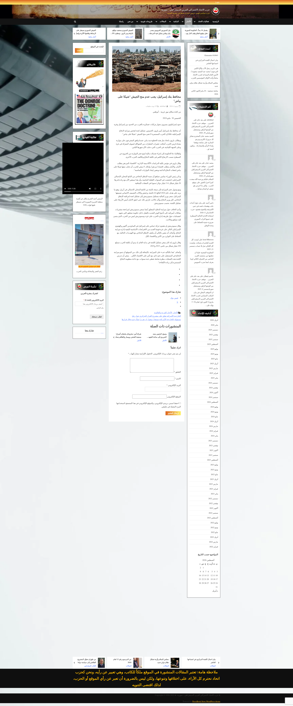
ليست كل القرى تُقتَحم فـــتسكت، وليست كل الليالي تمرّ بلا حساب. (201, 242)
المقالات (163, 21)
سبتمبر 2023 (213, 455)
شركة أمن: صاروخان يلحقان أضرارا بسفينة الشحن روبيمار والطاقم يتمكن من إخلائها (161, 336)
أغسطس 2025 (212, 344)
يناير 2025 (214, 378)
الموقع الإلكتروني (174, 396)
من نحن (130, 21)
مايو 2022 (214, 532)
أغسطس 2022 (212, 517)
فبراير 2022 (213, 546)
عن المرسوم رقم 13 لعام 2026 (160, 661)
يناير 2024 (214, 435)
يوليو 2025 (214, 349)
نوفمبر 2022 (213, 503)
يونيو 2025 (214, 354)
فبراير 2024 (213, 431)
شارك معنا (89, 330)
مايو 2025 (214, 358)
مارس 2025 (213, 368)
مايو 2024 (214, 416)
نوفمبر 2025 (213, 334)
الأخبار (188, 21)
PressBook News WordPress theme (206, 701)
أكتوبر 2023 (214, 450)
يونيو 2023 (214, 469)
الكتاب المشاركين (127, 665)
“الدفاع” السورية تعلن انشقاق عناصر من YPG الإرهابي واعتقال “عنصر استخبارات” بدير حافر (84, 32)
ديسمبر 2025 (213, 329)
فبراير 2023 (213, 489)
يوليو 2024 (214, 407)
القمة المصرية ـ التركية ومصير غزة (129, 335)
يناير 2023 (214, 493)
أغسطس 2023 (212, 460)
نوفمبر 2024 (213, 387)
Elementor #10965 (211, 55)
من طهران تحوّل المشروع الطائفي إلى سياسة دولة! (124, 661)
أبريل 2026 (214, 320)
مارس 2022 (213, 542)
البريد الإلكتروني (174, 385)
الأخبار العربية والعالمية (163, 312)
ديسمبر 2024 (213, 383)
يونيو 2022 (214, 527)
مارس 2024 (213, 426)
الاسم (178, 378)
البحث (79, 50)
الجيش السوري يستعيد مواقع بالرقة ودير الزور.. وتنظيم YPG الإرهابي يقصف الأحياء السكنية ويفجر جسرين (159, 32)
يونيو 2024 (214, 411)
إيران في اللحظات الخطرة (84, 660)
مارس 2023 (213, 484)
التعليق (177, 372)
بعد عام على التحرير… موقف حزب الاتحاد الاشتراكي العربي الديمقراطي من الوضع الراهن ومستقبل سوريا (202, 126)
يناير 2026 (214, 325)
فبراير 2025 (213, 373)
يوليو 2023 (214, 464)
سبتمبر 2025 (213, 339)
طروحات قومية (146, 21)
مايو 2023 (214, 474)
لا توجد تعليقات (151, 106)
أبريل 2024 (214, 421)
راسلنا (121, 21)
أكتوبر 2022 (214, 508)
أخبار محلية (166, 37)
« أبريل (215, 590)
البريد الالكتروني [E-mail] (93, 300)
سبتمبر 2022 (213, 513)
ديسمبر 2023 (213, 440)
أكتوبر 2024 (214, 392)
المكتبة (176, 21)
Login (217, 2)
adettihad (163, 106)
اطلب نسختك (97, 316)
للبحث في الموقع (97, 46)
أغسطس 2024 (212, 402)
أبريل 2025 (214, 363)
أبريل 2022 (214, 537)
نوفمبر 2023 (213, 445)
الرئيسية (216, 21)
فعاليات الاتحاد (203, 21)
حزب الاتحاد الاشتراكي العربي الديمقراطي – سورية (185, 9)
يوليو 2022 (214, 522)
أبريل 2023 (214, 479)
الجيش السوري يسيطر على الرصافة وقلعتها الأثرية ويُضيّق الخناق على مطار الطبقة (122, 32)
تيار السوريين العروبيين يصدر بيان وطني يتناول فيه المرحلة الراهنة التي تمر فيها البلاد (197, 32)
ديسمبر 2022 (213, 498)
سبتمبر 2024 (213, 397)
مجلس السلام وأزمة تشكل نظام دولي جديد (196, 661)
